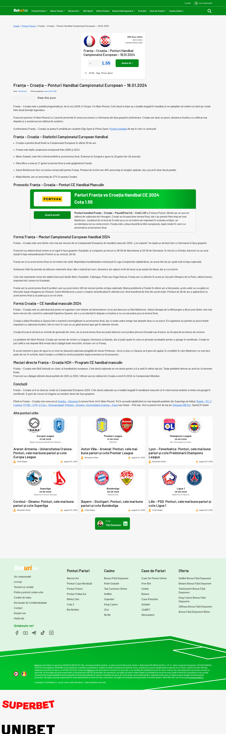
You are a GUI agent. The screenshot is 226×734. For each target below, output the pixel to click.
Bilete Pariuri (56, 11)
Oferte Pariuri (102, 11)
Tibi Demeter (22, 91)
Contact (18, 608)
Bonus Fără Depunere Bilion (194, 612)
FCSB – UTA (30, 405)
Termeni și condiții (24, 587)
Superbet (109, 599)
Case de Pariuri (157, 11)
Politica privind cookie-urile (28, 592)
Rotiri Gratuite (111, 583)
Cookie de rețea (22, 597)
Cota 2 (70, 604)
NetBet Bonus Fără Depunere (195, 578)
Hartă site (19, 618)
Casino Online (175, 11)
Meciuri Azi (73, 11)
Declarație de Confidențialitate (30, 602)
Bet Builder (73, 609)
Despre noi (20, 613)
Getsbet (145, 604)
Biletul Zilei (73, 599)
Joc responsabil (22, 576)
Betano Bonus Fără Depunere (195, 583)
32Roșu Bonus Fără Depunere (195, 606)
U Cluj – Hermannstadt (51, 405)
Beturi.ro (38, 665)
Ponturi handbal (118, 129)
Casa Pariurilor (149, 599)
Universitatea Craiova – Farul (102, 405)
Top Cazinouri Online (115, 589)
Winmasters (147, 615)
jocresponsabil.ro (196, 678)
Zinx (106, 609)
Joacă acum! (52, 215)
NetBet (108, 594)
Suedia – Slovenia (68, 401)
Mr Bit (107, 615)
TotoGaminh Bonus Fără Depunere (192, 591)
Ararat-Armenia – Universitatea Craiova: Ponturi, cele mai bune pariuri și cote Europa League (43, 453)
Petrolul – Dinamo (75, 405)
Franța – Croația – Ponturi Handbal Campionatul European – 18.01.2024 (109, 53)
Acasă (16, 26)
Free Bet (142, 11)
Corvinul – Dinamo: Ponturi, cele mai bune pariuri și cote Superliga (43, 503)
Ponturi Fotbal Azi (76, 594)
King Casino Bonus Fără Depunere (192, 599)
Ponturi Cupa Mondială (79, 583)
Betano (145, 594)
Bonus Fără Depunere (122, 11)
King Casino (111, 604)
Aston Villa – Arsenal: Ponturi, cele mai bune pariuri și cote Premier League (109, 451)
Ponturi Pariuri (39, 11)
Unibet (145, 589)
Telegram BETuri (181, 405)
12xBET (145, 609)
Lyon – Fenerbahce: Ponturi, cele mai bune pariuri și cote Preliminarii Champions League (180, 453)
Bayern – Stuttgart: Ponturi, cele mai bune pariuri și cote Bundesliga (112, 503)
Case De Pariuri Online (154, 578)
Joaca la (126, 63)
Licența (18, 582)
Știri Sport (88, 11)
